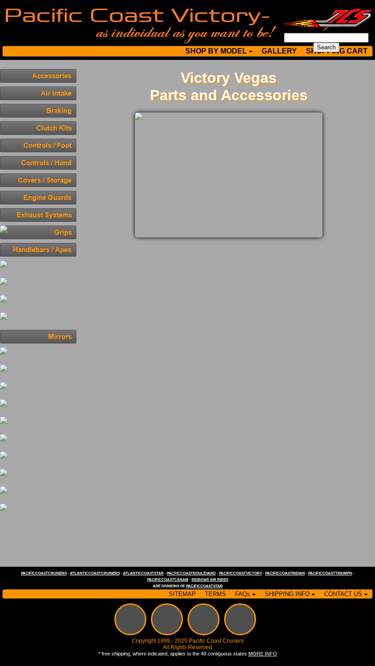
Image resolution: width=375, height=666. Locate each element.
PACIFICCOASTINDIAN (285, 573)
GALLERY (279, 51)
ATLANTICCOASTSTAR (143, 573)
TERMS (215, 594)
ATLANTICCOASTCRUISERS (95, 573)
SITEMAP (182, 594)
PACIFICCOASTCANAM (167, 580)
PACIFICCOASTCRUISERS (44, 573)
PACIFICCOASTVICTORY (240, 573)
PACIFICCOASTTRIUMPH (330, 573)
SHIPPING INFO (287, 594)
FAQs (242, 594)
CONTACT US (343, 594)
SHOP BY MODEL (216, 51)
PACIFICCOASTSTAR (204, 586)
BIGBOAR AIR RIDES (210, 580)
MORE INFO (262, 653)
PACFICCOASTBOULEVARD (191, 573)
